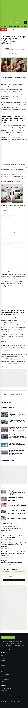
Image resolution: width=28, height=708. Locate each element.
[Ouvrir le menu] (25, 22)
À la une (3, 26)
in (13, 649)
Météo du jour (4, 690)
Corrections (4, 677)
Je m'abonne (7, 580)
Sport (24, 26)
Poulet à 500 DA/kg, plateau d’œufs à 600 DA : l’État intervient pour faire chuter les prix (16, 505)
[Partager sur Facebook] (5, 53)
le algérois (15, 359)
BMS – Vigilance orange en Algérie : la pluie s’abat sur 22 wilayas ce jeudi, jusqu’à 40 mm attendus (17, 492)
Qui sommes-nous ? (6, 672)
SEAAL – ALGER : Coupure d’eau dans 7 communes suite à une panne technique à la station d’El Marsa (16, 519)
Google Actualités (5, 695)
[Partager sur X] (9, 53)
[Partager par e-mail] (16, 53)
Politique (3, 658)
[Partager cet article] (2, 53)
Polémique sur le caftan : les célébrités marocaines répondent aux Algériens (13, 208)
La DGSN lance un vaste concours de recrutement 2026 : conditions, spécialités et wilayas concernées (16, 512)
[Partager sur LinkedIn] (12, 53)
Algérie (10, 26)
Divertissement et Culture (8, 33)
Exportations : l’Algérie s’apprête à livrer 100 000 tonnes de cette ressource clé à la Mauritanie (13, 544)
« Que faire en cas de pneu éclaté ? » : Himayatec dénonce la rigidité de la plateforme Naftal (11, 528)
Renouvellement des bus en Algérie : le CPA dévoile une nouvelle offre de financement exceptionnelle (13, 553)
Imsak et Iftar (4, 693)
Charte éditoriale (5, 674)
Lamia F (7, 48)
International (4, 665)
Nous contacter (5, 679)
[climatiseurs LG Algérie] (14, 193)
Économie (17, 26)
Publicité (3, 681)
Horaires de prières (6, 688)
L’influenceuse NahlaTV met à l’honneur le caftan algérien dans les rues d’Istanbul (13, 347)
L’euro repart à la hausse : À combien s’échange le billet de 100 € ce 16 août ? (16, 499)
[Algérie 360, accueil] (14, 22)
